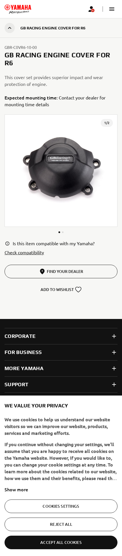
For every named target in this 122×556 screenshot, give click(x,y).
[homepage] (18, 9)
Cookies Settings (61, 506)
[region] (61, 476)
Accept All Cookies (61, 542)
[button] (111, 9)
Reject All (61, 524)
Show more (16, 489)
